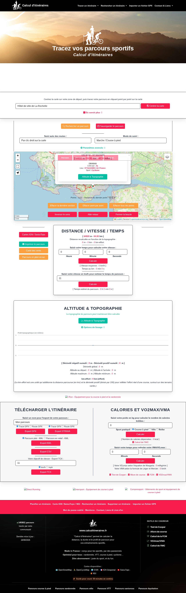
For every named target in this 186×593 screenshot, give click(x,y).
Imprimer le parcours (34, 244)
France (102, 168)
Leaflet (119, 219)
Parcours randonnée (65, 588)
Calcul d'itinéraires (34, 5)
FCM (151, 475)
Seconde (117, 256)
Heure (69, 256)
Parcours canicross (124, 588)
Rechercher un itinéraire (94, 504)
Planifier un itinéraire (40, 504)
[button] (93, 186)
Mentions (90, 510)
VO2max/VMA (165, 475)
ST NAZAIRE (90, 168)
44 (97, 168)
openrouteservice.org (139, 219)
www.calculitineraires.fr (93, 530)
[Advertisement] (93, 77)
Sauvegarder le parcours (112, 126)
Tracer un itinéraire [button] (87, 6)
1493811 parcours (26, 522)
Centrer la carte (156, 106)
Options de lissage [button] (93, 327)
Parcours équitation (148, 588)
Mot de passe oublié (73, 510)
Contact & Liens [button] (163, 6)
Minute (93, 256)
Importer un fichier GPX (140, 6)
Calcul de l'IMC (141, 442)
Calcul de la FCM (158, 536)
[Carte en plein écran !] (18, 166)
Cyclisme (95, 170)
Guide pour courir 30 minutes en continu (94, 579)
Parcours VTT (104, 588)
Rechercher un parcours (76, 126)
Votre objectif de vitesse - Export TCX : (46, 458)
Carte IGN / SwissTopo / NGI (66, 504)
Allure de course (137, 475)
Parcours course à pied (39, 588)
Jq (97, 166)
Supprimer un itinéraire (119, 504)
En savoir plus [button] (93, 112)
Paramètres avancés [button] (93, 148)
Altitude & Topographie (94, 320)
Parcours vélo (86, 588)
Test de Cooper (118, 475)
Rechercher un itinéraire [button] (113, 6)
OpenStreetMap (165, 219)
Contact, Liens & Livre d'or (109, 510)
